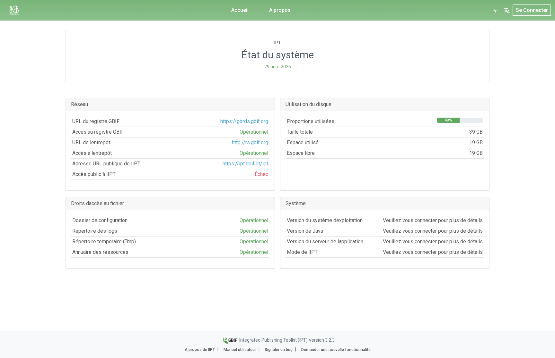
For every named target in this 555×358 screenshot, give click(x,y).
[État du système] (495, 10)
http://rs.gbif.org (250, 142)
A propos (280, 10)
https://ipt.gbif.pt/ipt (245, 164)
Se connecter (532, 10)
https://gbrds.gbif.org (244, 121)
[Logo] (14, 10)
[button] (507, 10)
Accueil (240, 10)
